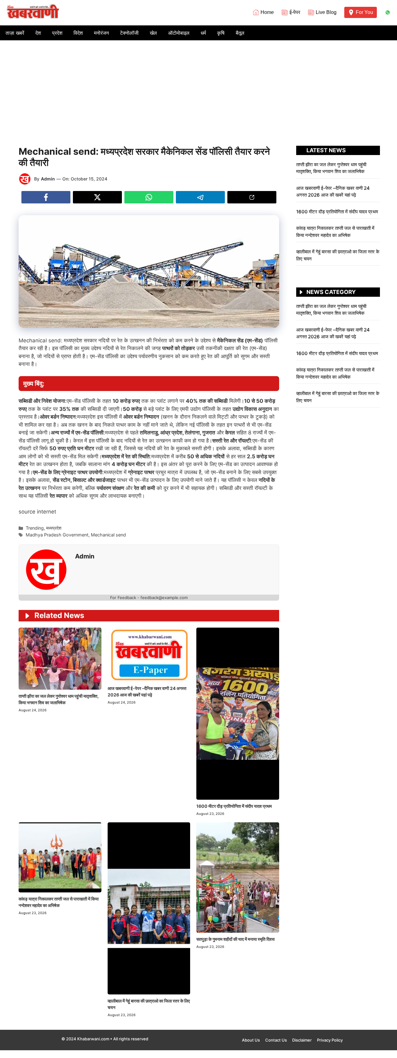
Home (267, 12)
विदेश (78, 33)
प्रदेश (57, 33)
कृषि (221, 33)
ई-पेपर (294, 12)
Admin (48, 178)
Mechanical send (108, 534)
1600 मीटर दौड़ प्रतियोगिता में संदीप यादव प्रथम (234, 806)
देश (38, 33)
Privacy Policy (330, 1040)
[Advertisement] (198, 86)
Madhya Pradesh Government (57, 534)
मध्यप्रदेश (53, 528)
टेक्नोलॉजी (129, 33)
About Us (251, 1040)
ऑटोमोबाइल (179, 33)
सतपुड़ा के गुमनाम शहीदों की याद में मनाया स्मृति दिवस (235, 939)
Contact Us (276, 1040)
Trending (35, 528)
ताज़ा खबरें (15, 33)
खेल (153, 33)
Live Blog (326, 12)
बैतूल (240, 33)
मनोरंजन (101, 33)
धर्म (203, 33)
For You (364, 12)
